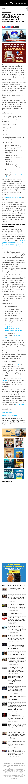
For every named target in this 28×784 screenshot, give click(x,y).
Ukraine (23, 424)
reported (13, 197)
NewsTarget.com (7, 412)
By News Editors (16, 593)
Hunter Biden (6, 420)
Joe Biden (22, 420)
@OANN (9, 327)
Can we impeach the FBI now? (15, 613)
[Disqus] (14, 503)
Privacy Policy (14, 778)
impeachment (14, 420)
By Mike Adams (16, 641)
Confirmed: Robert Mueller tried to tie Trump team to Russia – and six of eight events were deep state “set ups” (16, 744)
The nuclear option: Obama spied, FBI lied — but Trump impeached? (16, 653)
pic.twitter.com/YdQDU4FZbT (13, 330)
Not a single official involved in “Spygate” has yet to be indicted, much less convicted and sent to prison (16, 598)
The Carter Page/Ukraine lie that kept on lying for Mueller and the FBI (16, 590)
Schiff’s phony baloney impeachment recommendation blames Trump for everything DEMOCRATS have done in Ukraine (16, 690)
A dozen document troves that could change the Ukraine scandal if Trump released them (17, 698)
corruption (20, 418)
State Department (15, 424)
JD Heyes (11, 24)
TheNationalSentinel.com (9, 415)
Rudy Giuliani (6, 424)
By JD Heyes (15, 601)
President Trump (21, 422)
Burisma (13, 418)
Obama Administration (8, 422)
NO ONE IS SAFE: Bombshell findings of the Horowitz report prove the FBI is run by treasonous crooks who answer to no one (16, 637)
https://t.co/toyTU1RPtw (12, 328)
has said (17, 364)
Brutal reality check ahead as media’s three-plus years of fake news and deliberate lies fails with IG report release (16, 620)
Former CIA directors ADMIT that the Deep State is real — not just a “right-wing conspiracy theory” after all (17, 726)
